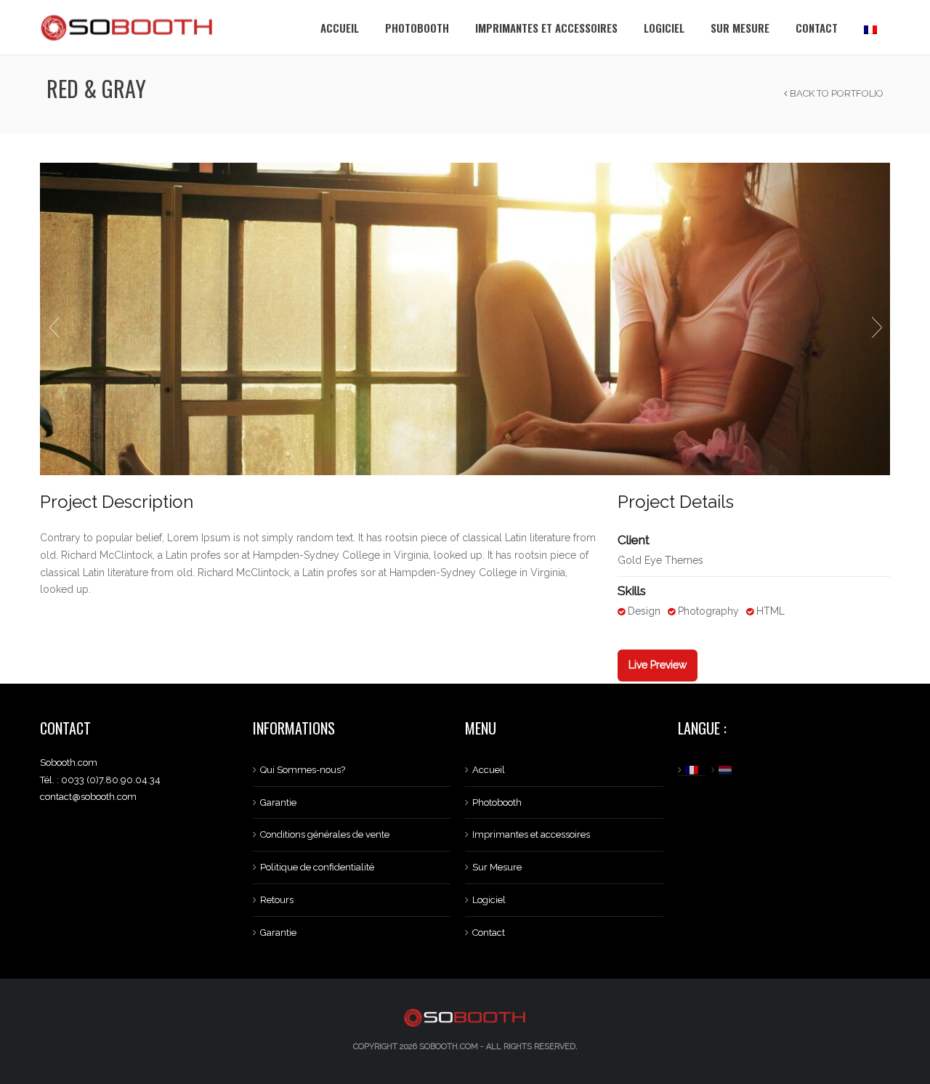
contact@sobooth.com (88, 796)
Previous (54, 327)
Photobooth (417, 28)
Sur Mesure (740, 28)
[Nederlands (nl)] (727, 770)
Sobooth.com (448, 1046)
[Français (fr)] (693, 770)
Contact (817, 28)
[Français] (870, 27)
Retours (277, 899)
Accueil (339, 28)
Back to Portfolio (836, 93)
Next (876, 327)
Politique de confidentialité (317, 867)
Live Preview (657, 665)
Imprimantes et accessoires (546, 28)
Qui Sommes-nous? (302, 769)
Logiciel (664, 28)
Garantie (278, 802)
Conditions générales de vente (324, 834)
